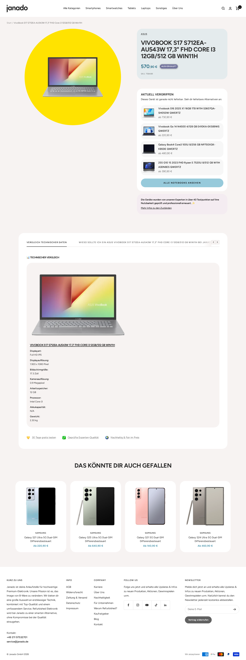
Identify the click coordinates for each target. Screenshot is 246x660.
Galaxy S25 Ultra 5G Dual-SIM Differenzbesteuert (95, 539)
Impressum (72, 608)
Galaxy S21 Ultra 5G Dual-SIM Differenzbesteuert (40, 539)
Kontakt (98, 624)
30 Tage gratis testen (44, 437)
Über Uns (177, 8)
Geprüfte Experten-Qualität (83, 437)
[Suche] (223, 8)
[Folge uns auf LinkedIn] (165, 605)
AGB (68, 586)
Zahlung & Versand (76, 597)
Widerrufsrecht (74, 592)
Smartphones (93, 8)
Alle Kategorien (71, 8)
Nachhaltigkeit (102, 597)
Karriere (98, 586)
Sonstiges (161, 8)
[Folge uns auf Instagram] (137, 605)
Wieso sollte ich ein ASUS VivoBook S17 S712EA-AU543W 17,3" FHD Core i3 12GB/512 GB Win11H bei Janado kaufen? (151, 242)
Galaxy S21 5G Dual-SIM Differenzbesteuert (150, 539)
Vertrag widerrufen (198, 620)
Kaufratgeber (101, 613)
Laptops (145, 8)
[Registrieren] (234, 609)
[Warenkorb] (237, 8)
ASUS (144, 34)
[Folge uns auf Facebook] (128, 605)
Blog (96, 619)
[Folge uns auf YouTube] (146, 605)
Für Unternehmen (103, 602)
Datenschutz (73, 602)
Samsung (40, 533)
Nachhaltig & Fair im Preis (125, 437)
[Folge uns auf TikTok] (156, 605)
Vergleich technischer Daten (47, 242)
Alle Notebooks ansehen (182, 183)
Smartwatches (114, 8)
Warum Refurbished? (105, 608)
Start (9, 23)
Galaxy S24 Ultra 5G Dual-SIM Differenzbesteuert (205, 539)
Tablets (132, 8)
